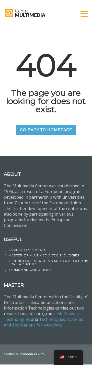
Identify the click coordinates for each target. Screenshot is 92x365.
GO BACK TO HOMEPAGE (46, 130)
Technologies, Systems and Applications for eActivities (43, 322)
